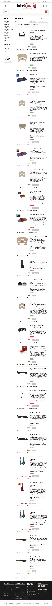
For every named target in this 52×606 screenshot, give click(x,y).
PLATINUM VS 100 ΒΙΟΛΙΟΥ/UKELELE (38, 390)
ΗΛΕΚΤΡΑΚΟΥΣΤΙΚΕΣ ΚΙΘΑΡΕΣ (8, 30)
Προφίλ (6, 46)
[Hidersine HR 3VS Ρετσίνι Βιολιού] (22, 350)
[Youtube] (42, 586)
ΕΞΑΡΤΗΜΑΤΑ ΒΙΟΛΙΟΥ (8, 38)
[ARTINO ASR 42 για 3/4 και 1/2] (22, 416)
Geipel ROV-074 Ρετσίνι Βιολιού (37, 214)
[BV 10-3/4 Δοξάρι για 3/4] (22, 540)
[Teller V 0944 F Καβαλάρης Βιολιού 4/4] (22, 240)
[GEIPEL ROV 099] (22, 78)
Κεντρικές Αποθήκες (7, 49)
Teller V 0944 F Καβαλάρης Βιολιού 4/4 (38, 236)
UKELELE (7, 40)
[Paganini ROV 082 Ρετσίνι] (22, 195)
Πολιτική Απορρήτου (19, 594)
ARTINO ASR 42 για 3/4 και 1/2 (36, 412)
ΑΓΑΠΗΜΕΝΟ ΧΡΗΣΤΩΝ (7, 59)
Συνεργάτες (6, 593)
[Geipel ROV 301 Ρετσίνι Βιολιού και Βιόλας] (22, 284)
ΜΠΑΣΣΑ (7, 24)
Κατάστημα (6, 595)
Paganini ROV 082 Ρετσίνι (35, 191)
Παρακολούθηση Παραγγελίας (18, 587)
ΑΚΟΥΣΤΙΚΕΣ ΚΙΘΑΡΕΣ (7, 33)
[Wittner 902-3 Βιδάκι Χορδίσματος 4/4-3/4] (22, 34)
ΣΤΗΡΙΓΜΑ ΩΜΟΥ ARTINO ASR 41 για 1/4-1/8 (38, 369)
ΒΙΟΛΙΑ (6, 35)
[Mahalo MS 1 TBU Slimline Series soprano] (22, 461)
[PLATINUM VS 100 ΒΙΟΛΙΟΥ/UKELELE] (22, 394)
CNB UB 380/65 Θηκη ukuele (36, 260)
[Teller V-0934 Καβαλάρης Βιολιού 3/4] (22, 57)
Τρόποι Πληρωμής (19, 591)
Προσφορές (6, 586)
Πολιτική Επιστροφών (19, 592)
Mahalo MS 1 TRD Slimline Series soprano (37, 483)
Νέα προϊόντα (6, 587)
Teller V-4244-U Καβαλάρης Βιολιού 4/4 (38, 302)
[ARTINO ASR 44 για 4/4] (22, 438)
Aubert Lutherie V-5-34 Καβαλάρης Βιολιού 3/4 (37, 123)
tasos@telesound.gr (31, 597)
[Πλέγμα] (15, 22)
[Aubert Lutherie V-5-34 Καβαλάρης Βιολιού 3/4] (22, 126)
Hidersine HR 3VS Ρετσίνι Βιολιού (37, 346)
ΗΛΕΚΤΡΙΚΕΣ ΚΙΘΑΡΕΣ (7, 22)
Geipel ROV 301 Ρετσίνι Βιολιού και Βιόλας (37, 280)
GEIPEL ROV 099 (33, 74)
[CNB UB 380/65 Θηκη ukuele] (22, 264)
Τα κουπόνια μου (18, 598)
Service (6, 51)
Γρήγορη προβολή (21, 49)
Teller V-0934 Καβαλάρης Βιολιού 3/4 (38, 53)
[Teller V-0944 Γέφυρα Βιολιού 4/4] (22, 174)
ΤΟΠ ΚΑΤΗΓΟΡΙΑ (8, 61)
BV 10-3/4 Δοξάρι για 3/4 (35, 535)
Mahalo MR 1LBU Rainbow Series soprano (37, 510)
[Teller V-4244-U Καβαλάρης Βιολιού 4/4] (22, 306)
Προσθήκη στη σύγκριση (32, 49)
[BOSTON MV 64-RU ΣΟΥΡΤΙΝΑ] (22, 329)
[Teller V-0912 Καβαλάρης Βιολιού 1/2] (22, 103)
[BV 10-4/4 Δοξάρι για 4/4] (22, 561)
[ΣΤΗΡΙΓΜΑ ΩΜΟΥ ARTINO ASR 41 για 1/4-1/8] (22, 372)
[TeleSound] (26, 6)
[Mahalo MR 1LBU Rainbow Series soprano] (22, 514)
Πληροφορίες (7, 44)
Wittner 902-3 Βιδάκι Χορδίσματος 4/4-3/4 (38, 31)
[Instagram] (44, 586)
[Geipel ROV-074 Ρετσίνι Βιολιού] (22, 218)
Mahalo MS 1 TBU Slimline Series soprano (37, 457)
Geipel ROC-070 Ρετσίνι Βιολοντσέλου (38, 148)
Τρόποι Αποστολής (19, 589)
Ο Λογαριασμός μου (19, 583)
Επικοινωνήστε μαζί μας (9, 589)
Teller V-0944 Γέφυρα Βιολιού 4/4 (37, 169)
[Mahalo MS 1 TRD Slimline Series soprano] (22, 487)
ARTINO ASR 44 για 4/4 (35, 434)
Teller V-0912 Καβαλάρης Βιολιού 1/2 (38, 98)
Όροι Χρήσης (17, 596)
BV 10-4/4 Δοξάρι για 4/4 (35, 556)
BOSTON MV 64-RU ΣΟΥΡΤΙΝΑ (36, 325)
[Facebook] (39, 586)
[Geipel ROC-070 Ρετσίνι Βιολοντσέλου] (22, 153)
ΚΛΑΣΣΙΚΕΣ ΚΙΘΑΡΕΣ (7, 27)
